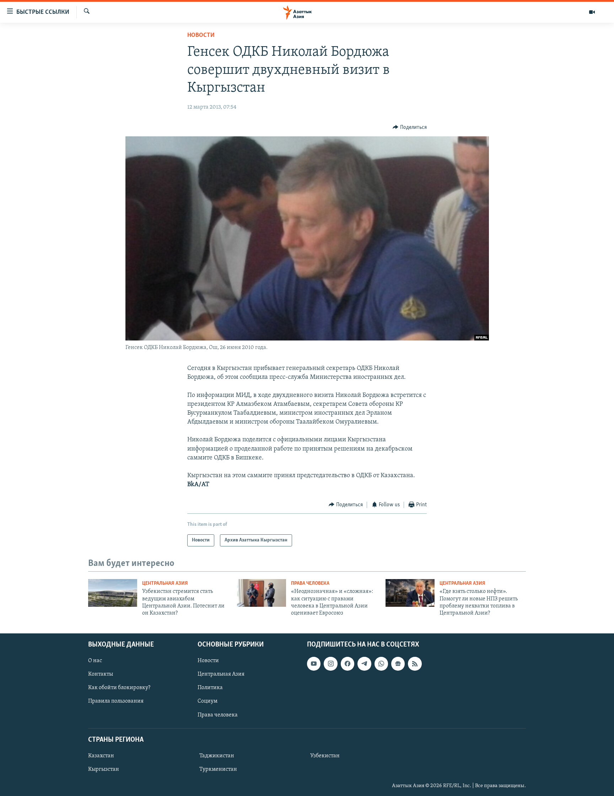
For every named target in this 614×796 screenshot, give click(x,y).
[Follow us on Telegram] (364, 663)
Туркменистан (218, 769)
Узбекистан (325, 756)
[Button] (410, 127)
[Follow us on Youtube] (314, 663)
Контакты (100, 674)
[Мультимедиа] (592, 12)
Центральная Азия (165, 583)
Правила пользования (116, 701)
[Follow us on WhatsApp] (381, 663)
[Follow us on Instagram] (330, 663)
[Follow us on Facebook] (347, 663)
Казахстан (101, 756)
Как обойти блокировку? (119, 688)
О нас (95, 661)
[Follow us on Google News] (398, 663)
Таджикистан (216, 756)
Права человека (310, 583)
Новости (201, 35)
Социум (207, 701)
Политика (210, 688)
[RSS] (414, 663)
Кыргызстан (103, 769)
